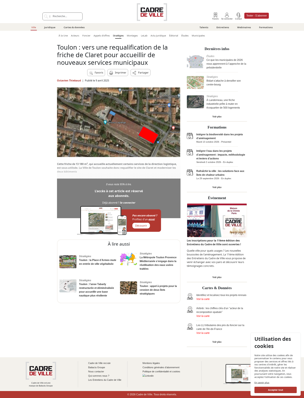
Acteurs (75, 35)
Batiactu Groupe (96, 367)
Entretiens (222, 27)
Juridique (49, 27)
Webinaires (244, 27)
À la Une (63, 35)
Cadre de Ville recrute (99, 363)
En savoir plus (261, 382)
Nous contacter (96, 371)
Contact (238, 19)
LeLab (144, 35)
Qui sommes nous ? (98, 375)
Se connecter (227, 19)
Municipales (198, 35)
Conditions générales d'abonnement (160, 367)
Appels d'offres (102, 35)
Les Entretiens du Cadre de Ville (104, 380)
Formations (266, 27)
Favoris (215, 19)
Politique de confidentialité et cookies (161, 371)
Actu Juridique (158, 35)
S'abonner (256, 15)
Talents (204, 27)
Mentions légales (151, 363)
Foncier (86, 35)
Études (185, 35)
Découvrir (141, 225)
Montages (132, 35)
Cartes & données (74, 27)
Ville (33, 27)
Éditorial (173, 35)
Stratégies (118, 35)
